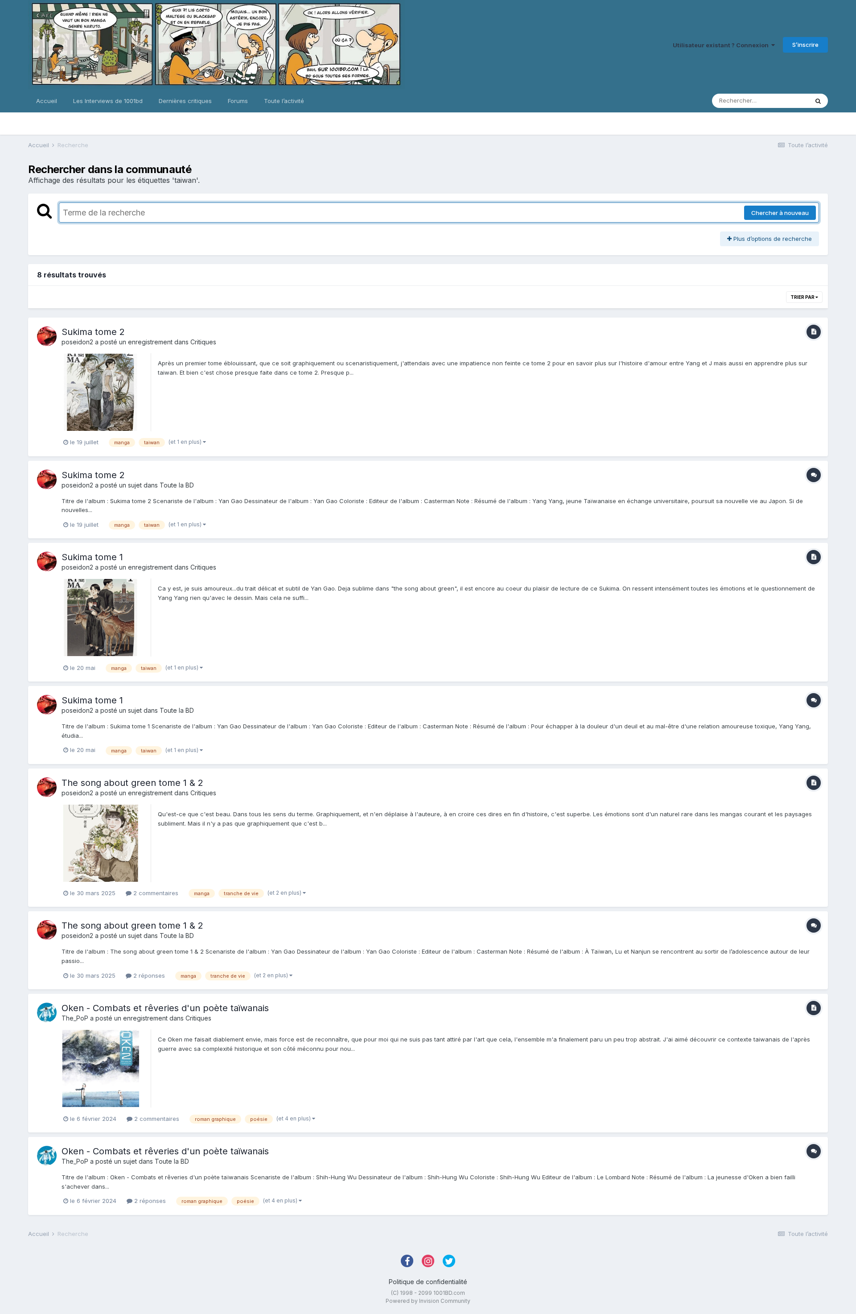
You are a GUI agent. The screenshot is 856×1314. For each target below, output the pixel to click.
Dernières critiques (185, 100)
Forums (238, 100)
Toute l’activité (284, 100)
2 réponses (148, 975)
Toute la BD (177, 485)
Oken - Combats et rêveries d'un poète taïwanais (165, 1008)
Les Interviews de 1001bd (108, 100)
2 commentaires (155, 893)
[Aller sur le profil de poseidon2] (47, 336)
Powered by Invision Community (428, 1300)
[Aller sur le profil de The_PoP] (47, 1012)
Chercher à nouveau (780, 212)
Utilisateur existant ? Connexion (722, 45)
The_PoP (75, 1018)
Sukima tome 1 (92, 557)
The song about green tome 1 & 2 (132, 782)
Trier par (802, 297)
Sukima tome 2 (93, 331)
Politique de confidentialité (428, 1281)
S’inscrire (805, 44)
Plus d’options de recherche (772, 238)
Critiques (203, 342)
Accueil (46, 100)
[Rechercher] (818, 101)
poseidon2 (77, 342)
